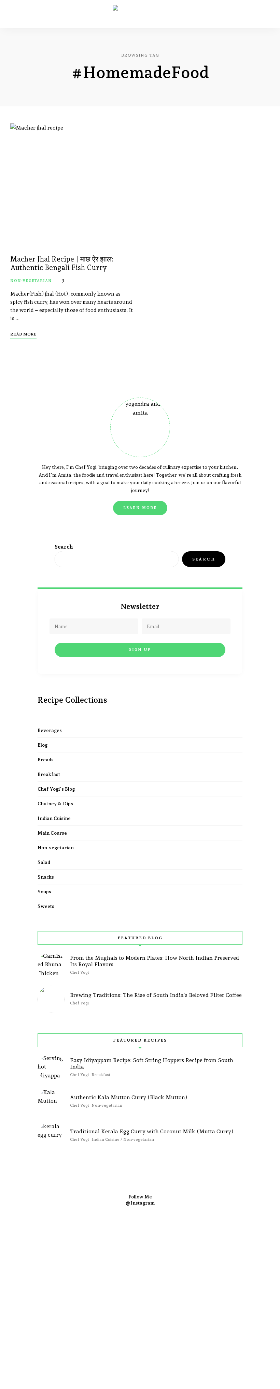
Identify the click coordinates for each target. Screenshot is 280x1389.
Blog (42, 745)
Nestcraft (257, 1227)
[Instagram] (120, 1237)
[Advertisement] (140, 1306)
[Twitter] (138, 1237)
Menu (263, 14)
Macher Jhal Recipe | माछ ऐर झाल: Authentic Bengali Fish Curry (62, 263)
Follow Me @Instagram (140, 1200)
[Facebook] (101, 1237)
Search (64, 546)
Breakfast (49, 774)
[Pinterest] (157, 1237)
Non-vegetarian (31, 281)
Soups (44, 891)
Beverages (50, 730)
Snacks (46, 877)
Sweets (46, 906)
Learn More (140, 508)
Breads (46, 759)
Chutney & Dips (55, 803)
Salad (44, 862)
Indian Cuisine (54, 818)
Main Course (52, 833)
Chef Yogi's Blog (56, 789)
